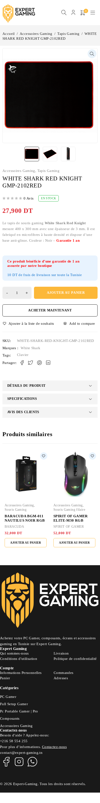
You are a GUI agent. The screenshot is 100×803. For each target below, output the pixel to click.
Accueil (8, 34)
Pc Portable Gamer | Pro (19, 711)
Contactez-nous (54, 747)
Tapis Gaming (68, 34)
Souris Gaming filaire (69, 509)
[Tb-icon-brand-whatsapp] (32, 762)
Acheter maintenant (50, 310)
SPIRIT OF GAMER (68, 526)
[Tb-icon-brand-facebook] (6, 762)
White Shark (30, 348)
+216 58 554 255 (14, 741)
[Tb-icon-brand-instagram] (19, 762)
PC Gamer (8, 697)
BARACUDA (14, 526)
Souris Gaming (15, 509)
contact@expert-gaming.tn (21, 753)
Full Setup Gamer (14, 704)
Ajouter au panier (66, 292)
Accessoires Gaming (36, 34)
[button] (92, 53)
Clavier (23, 355)
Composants (10, 718)
